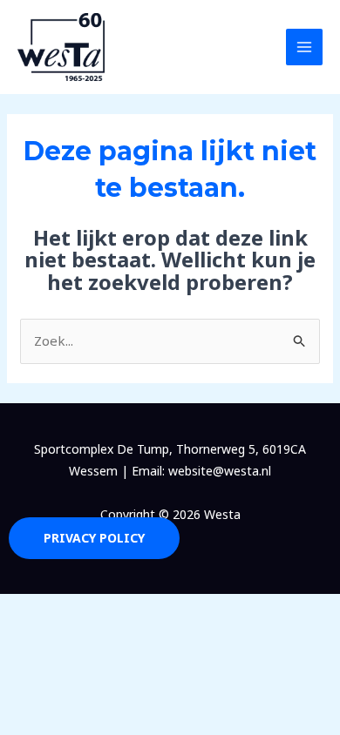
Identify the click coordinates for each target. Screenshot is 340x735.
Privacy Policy (94, 537)
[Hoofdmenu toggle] (304, 47)
